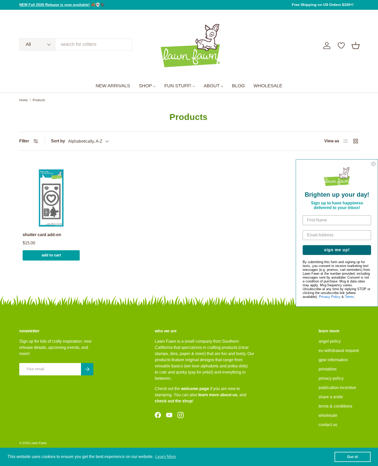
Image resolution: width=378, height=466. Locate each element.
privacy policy (331, 378)
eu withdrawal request (339, 350)
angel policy (330, 341)
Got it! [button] (352, 457)
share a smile (331, 397)
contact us (328, 424)
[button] (355, 45)
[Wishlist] (341, 45)
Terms (349, 297)
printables (328, 369)
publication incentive (337, 387)
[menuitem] (113, 86)
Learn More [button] (165, 456)
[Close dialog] (373, 163)
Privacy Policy (329, 297)
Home (23, 100)
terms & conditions (335, 406)
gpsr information (333, 360)
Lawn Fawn (38, 443)
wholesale (328, 415)
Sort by (58, 141)
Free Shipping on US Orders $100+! (323, 5)
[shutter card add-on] (51, 198)
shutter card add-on (42, 234)
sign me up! (337, 250)
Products (39, 100)
